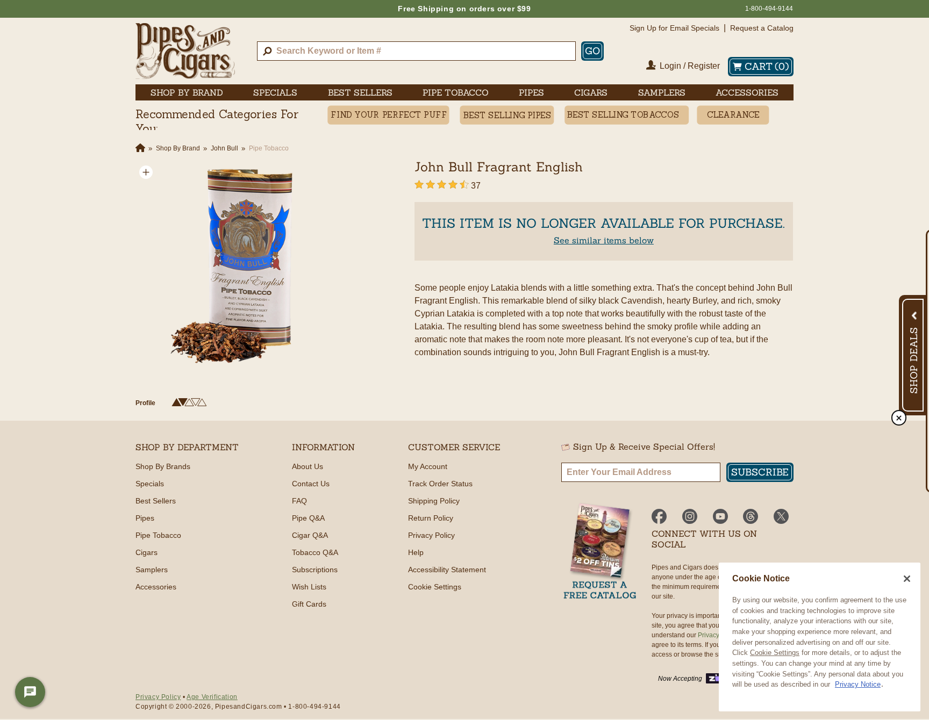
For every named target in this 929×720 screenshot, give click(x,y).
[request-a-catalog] (600, 552)
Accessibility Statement (447, 569)
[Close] (907, 579)
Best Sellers (155, 500)
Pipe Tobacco (158, 535)
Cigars (146, 552)
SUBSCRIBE (760, 472)
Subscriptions (315, 569)
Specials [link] (275, 92)
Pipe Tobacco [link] (456, 92)
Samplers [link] (661, 92)
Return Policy (430, 518)
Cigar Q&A (310, 535)
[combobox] (416, 51)
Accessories (155, 586)
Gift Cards (309, 604)
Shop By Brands (162, 466)
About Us (307, 466)
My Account (427, 466)
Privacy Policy (431, 535)
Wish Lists (309, 586)
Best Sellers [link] (360, 92)
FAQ (299, 500)
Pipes (144, 518)
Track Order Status (440, 483)
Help (416, 552)
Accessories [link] (747, 92)
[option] (240, 267)
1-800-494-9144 (769, 8)
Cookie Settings (774, 653)
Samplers (151, 569)
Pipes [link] (531, 92)
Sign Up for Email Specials (674, 28)
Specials (149, 483)
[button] (146, 172)
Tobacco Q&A (315, 552)
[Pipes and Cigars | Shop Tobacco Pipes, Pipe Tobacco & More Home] (185, 51)
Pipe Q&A (308, 518)
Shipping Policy (434, 500)
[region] (819, 637)
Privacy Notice (858, 684)
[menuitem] (186, 92)
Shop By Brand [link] (187, 92)
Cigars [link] (591, 92)
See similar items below (604, 240)
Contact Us (311, 483)
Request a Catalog (762, 28)
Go (592, 51)
